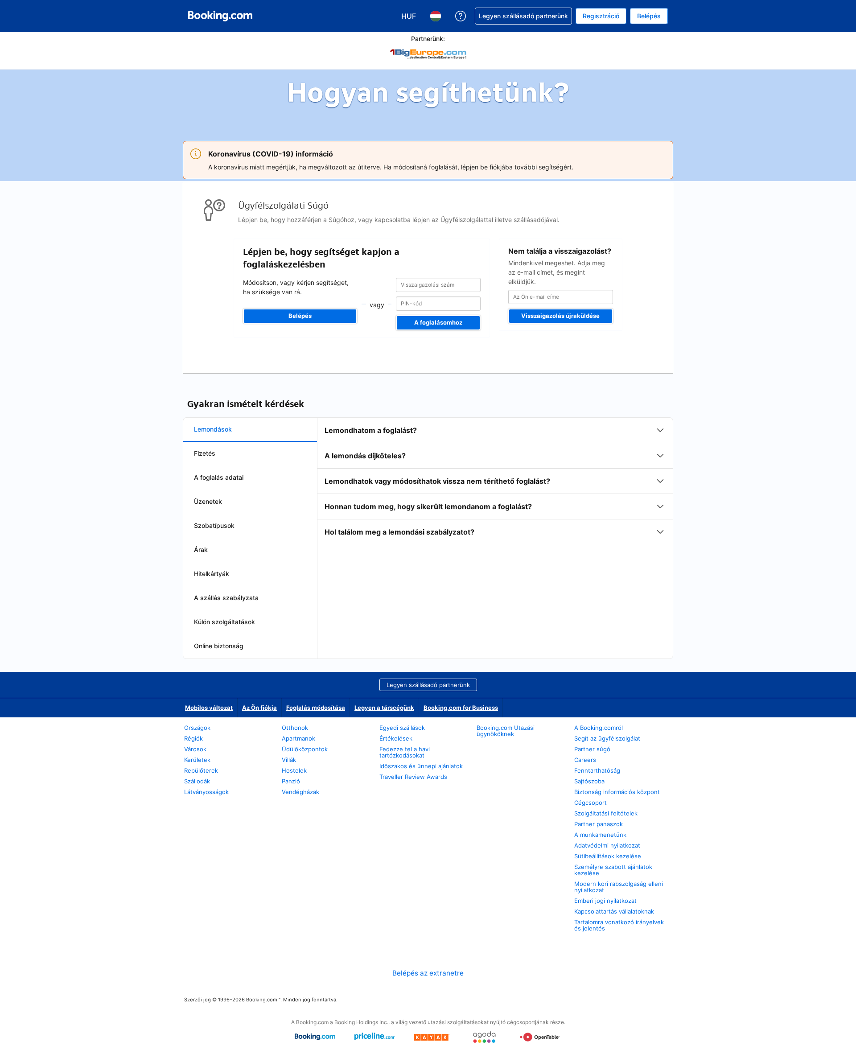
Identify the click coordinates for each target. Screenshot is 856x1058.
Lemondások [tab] (213, 429)
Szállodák (197, 781)
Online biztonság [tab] (218, 646)
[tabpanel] (495, 481)
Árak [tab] (201, 549)
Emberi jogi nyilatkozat (605, 900)
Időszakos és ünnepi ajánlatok (421, 766)
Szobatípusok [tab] (214, 525)
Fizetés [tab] (204, 453)
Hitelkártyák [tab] (211, 573)
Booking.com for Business (461, 707)
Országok (197, 727)
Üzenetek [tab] (208, 501)
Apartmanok (298, 738)
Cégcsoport (590, 802)
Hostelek (294, 770)
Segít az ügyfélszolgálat (607, 738)
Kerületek (197, 759)
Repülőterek (201, 770)
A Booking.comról (598, 727)
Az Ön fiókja (259, 707)
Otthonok (295, 727)
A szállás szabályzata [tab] (226, 597)
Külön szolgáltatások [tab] (224, 622)
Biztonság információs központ (617, 791)
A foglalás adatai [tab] (218, 477)
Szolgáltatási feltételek (606, 813)
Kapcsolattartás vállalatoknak (614, 911)
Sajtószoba (589, 781)
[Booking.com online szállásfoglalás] (220, 16)
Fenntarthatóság (597, 770)
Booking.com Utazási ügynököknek (506, 730)
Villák (289, 759)
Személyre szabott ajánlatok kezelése (613, 870)
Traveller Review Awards (413, 776)
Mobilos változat (209, 707)
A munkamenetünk (600, 834)
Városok (195, 749)
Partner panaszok (598, 823)
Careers (585, 759)
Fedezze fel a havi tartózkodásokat (404, 752)
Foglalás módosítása (315, 707)
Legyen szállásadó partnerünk (428, 684)
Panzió (291, 781)
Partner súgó (592, 749)
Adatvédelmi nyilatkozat (607, 845)
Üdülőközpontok (305, 749)
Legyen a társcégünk (384, 707)
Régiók (193, 738)
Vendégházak (300, 791)
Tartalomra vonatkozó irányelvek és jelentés (619, 925)
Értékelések (395, 738)
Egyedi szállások (402, 727)
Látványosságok (206, 791)
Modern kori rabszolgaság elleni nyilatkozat (618, 886)
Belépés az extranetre (428, 973)
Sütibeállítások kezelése (607, 856)
